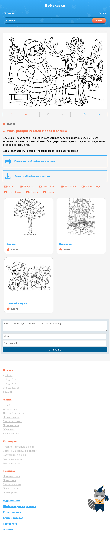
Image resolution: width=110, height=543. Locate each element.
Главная (10, 13)
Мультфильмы (12, 512)
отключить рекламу (101, 31)
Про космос (9, 480)
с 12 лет (7, 391)
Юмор (6, 405)
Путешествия (11, 425)
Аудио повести (12, 463)
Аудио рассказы (12, 459)
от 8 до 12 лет (11, 387)
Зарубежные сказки (15, 455)
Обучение (9, 429)
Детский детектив (13, 413)
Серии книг (10, 523)
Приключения (11, 417)
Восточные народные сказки (20, 451)
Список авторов (13, 518)
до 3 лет (7, 375)
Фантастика (10, 409)
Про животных (11, 476)
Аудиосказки (11, 500)
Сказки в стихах (12, 421)
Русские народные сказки (18, 446)
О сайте (8, 529)
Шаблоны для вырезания (19, 506)
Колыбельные (11, 433)
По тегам (103, 13)
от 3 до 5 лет (10, 379)
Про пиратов (10, 492)
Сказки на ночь (12, 484)
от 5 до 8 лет (10, 383)
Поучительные (11, 488)
